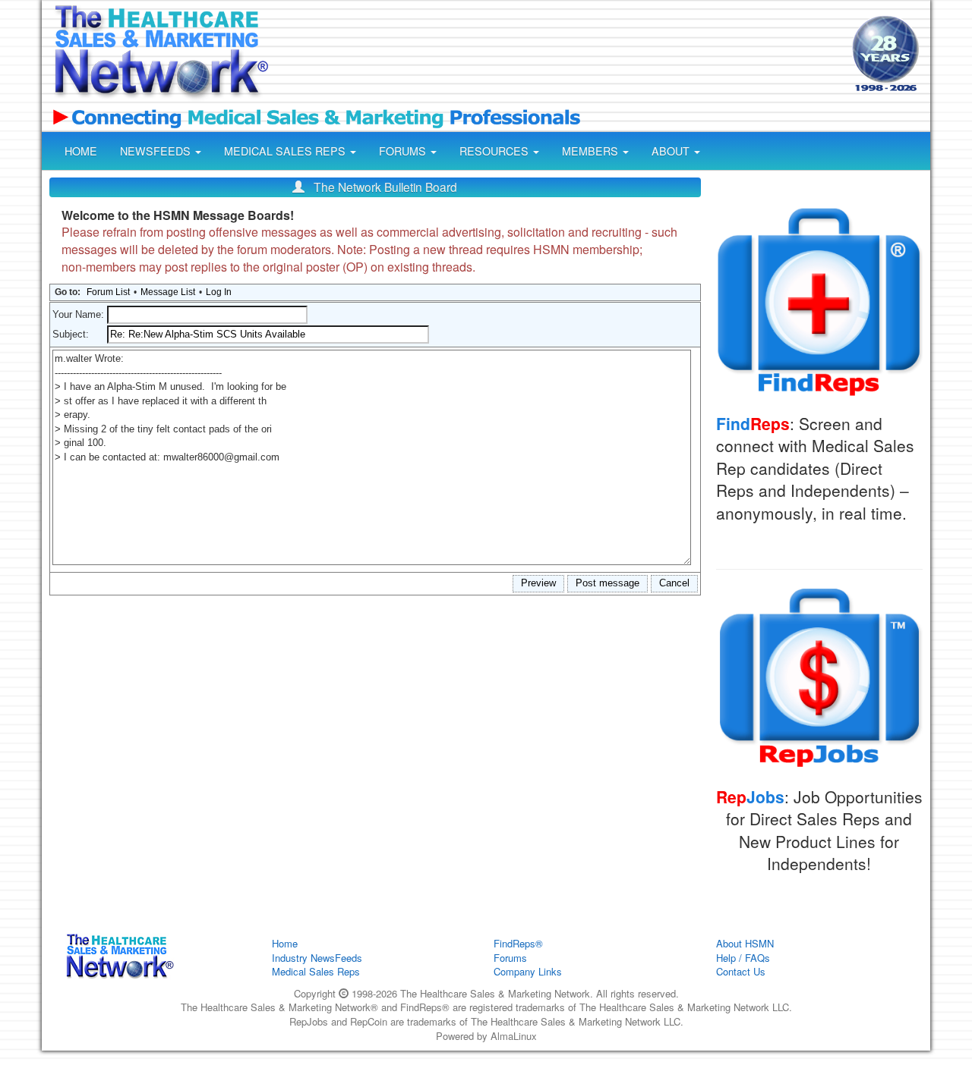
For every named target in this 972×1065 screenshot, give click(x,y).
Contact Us (740, 971)
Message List (167, 292)
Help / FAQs (743, 957)
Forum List (108, 292)
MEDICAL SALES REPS (286, 151)
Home (285, 943)
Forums (510, 957)
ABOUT (672, 151)
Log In (219, 292)
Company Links (528, 971)
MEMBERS (591, 151)
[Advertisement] (558, 55)
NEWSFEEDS (157, 151)
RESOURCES (495, 151)
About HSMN (745, 943)
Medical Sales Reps (316, 971)
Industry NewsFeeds (317, 957)
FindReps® (518, 943)
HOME (81, 151)
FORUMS (404, 151)
